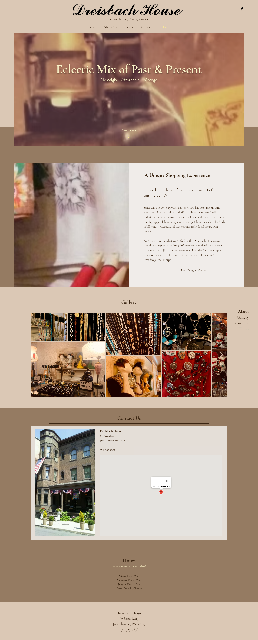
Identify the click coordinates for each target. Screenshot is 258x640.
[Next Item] (221, 355)
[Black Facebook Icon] (242, 9)
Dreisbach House (129, 613)
